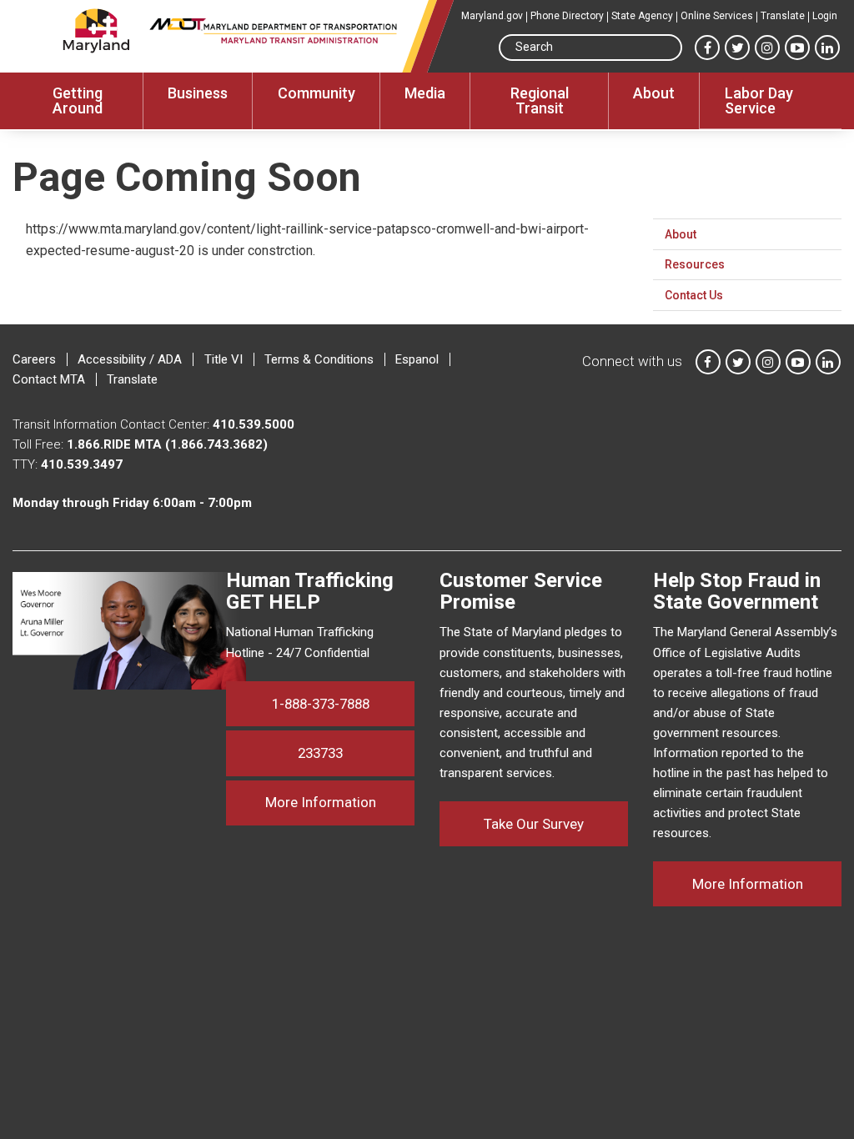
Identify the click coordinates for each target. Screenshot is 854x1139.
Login (824, 16)
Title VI (223, 359)
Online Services (717, 16)
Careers (34, 359)
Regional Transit (539, 100)
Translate (783, 16)
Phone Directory (567, 16)
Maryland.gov (492, 16)
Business (198, 93)
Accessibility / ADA (130, 359)
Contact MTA (49, 379)
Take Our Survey (534, 823)
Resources (695, 264)
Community (316, 93)
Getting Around (78, 100)
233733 (320, 753)
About (654, 93)
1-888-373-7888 (320, 703)
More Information (339, 801)
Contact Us (694, 295)
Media (424, 93)
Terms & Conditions (319, 359)
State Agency (642, 16)
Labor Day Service (759, 100)
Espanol (417, 359)
